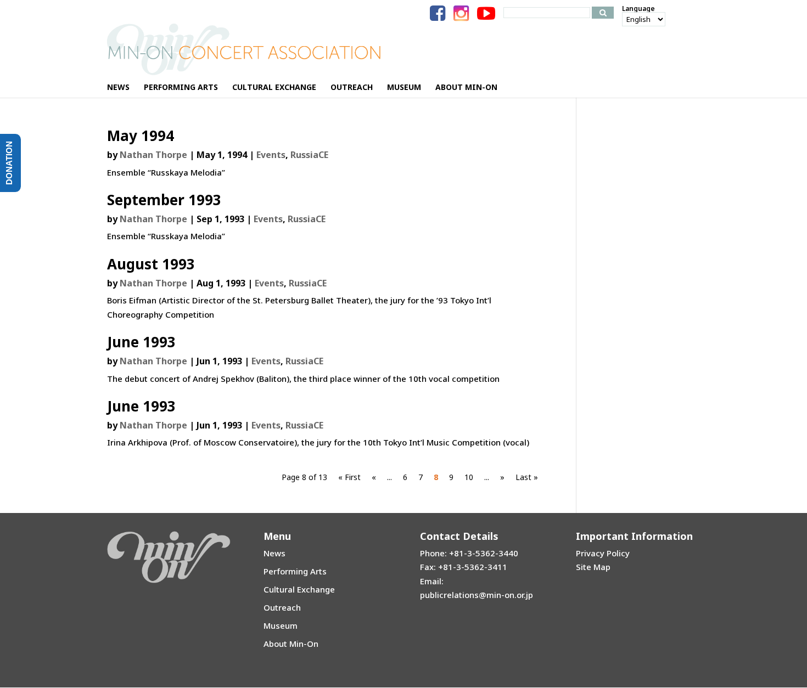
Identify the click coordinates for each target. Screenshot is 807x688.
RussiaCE (309, 155)
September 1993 (164, 200)
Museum (281, 625)
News (274, 553)
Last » (526, 477)
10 (468, 477)
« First (349, 477)
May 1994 (140, 135)
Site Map (593, 566)
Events (270, 155)
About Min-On (291, 643)
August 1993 (151, 264)
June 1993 (141, 342)
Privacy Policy (603, 553)
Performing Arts (295, 571)
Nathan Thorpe (153, 155)
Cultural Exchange (299, 589)
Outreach (282, 607)
